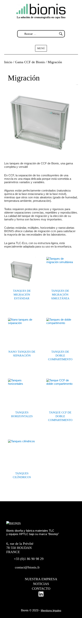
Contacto (41, 588)
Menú (41, 48)
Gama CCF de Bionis (30, 62)
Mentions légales (51, 610)
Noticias (41, 584)
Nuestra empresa (41, 579)
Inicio (8, 62)
